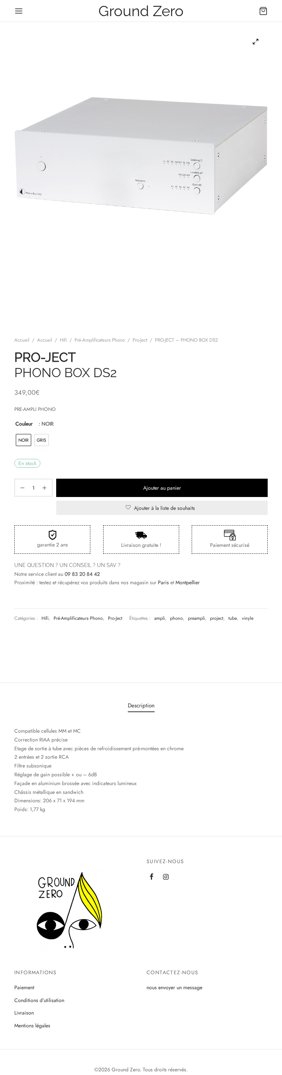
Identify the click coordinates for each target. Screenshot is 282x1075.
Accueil (21, 339)
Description (141, 706)
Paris (163, 582)
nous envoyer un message (174, 987)
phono (176, 618)
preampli (196, 618)
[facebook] (151, 877)
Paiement (24, 987)
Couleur (24, 423)
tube (232, 618)
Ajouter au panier (162, 488)
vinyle (247, 618)
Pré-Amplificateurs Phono (100, 339)
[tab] (141, 705)
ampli (159, 618)
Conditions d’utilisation (39, 1000)
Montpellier (188, 582)
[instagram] (165, 877)
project (216, 618)
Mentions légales (32, 1025)
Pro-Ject (140, 339)
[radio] (23, 440)
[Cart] (263, 11)
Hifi (63, 339)
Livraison (24, 1012)
